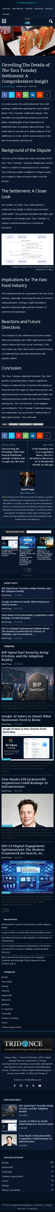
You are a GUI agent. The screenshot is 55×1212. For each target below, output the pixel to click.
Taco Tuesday (25, 424)
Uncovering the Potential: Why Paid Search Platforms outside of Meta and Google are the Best (13, 455)
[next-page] (29, 569)
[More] (47, 95)
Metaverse (6, 1000)
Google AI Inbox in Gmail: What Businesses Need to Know (10, 552)
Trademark (37, 424)
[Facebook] (5, 95)
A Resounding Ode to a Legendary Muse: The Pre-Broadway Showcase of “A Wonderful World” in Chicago (41, 456)
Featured (6, 547)
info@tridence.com (33, 1080)
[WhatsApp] (26, 95)
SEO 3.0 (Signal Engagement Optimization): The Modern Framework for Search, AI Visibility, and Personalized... (26, 631)
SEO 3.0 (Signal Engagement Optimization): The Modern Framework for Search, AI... (23, 849)
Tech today (7, 699)
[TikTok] (26, 524)
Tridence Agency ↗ (28, 3)
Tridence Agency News (11, 1027)
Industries (38, 8)
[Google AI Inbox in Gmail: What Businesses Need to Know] (10, 542)
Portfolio (29, 8)
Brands (5, 977)
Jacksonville (7, 995)
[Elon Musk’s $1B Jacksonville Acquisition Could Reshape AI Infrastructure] (27, 810)
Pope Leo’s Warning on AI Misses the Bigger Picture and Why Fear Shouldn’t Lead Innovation (45, 554)
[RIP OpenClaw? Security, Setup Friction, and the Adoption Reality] (27, 683)
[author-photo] (27, 479)
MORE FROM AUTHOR (39, 532)
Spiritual (5, 1004)
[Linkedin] (33, 95)
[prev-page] (25, 569)
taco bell (13, 424)
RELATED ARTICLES (15, 532)
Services (6, 8)
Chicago (5, 986)
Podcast (48, 8)
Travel (4, 1023)
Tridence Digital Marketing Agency (36, 1070)
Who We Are (17, 8)
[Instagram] (22, 524)
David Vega (9, 86)
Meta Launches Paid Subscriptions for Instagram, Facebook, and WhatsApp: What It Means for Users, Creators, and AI (24, 960)
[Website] (34, 524)
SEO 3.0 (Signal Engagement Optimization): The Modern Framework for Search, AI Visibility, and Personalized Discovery (27, 557)
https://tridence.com (27, 493)
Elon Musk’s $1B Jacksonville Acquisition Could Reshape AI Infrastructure (25, 783)
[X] (12, 95)
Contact (5, 14)
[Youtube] (38, 524)
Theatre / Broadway (10, 1018)
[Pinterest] (19, 95)
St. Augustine (7, 1009)
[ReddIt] (40, 95)
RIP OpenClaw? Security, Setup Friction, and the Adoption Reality (25, 656)
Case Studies (7, 982)
